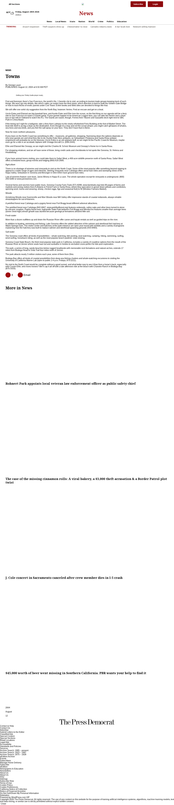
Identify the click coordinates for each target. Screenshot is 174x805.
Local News (60, 21)
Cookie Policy (6, 785)
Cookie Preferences (9, 787)
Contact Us (5, 728)
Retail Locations (7, 740)
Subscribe (138, 4)
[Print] (19, 275)
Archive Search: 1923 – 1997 (13, 752)
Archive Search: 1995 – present (14, 750)
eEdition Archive (7, 756)
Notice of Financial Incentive (13, 791)
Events (3, 758)
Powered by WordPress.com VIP (15, 797)
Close (3, 804)
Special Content (7, 736)
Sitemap (4, 779)
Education (122, 21)
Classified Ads (6, 734)
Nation (81, 21)
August (8, 712)
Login (155, 4)
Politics (110, 21)
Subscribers (5, 761)
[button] (13, 4)
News (86, 13)
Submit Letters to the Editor (12, 732)
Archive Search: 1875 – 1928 (13, 754)
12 (6, 716)
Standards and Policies (10, 746)
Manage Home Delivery (10, 763)
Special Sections (7, 738)
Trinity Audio (29, 95)
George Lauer (14, 85)
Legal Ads (4, 742)
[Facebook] (7, 275)
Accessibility (5, 744)
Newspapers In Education (11, 769)
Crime (100, 21)
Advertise (4, 730)
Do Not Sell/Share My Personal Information (19, 793)
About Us (4, 773)
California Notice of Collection (13, 789)
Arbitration (4, 795)
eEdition (4, 767)
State (72, 21)
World (91, 21)
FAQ (2, 777)
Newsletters (5, 771)
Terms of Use (6, 783)
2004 (7, 708)
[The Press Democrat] (86, 4)
